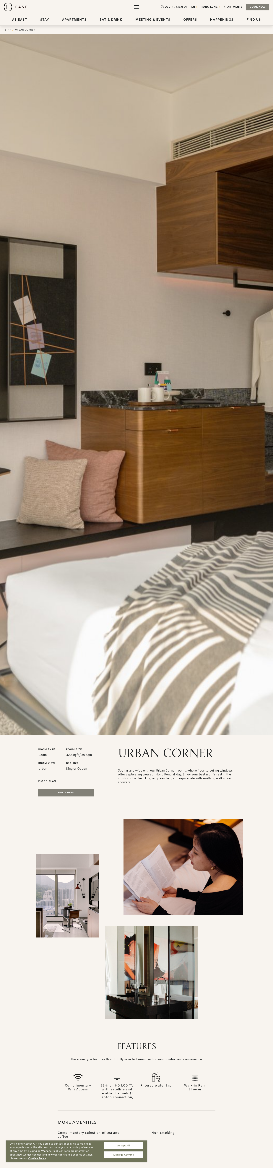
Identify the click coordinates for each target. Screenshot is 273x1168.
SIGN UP (182, 7)
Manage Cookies (123, 1154)
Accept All (123, 1145)
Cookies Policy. (37, 1158)
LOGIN (169, 7)
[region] (76, 1151)
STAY (8, 29)
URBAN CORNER (25, 29)
